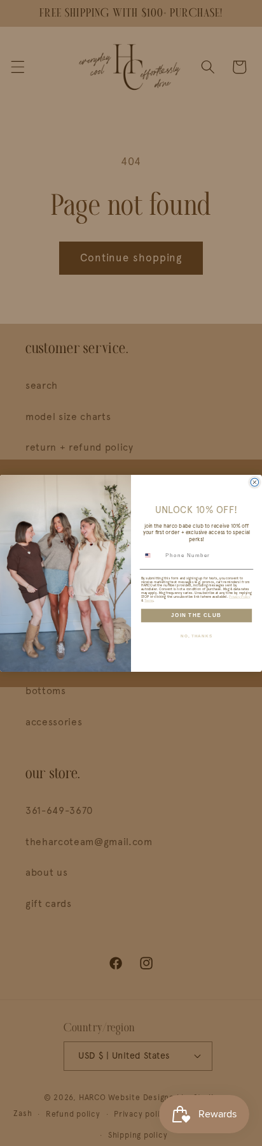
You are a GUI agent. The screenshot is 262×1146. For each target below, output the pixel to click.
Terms (148, 600)
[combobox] (151, 555)
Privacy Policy (239, 596)
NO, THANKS (196, 635)
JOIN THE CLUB (196, 615)
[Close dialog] (255, 482)
